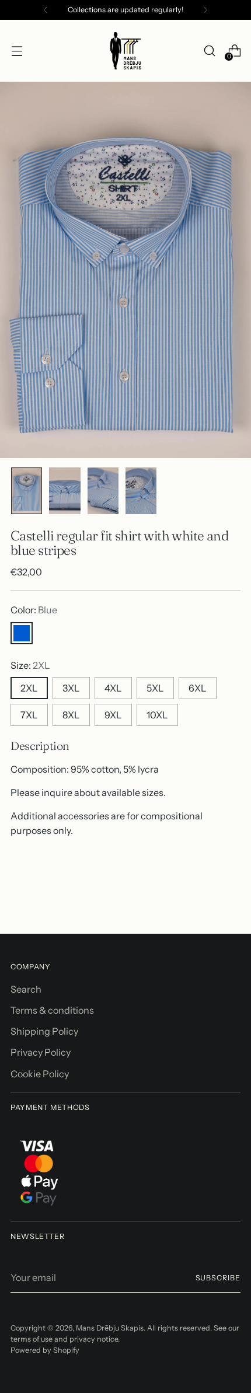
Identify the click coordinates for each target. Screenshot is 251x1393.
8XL (71, 715)
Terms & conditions (52, 1010)
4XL (113, 688)
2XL (29, 688)
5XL (155, 688)
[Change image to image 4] (141, 490)
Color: (34, 610)
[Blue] (22, 633)
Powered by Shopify (45, 1350)
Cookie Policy (40, 1074)
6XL (198, 688)
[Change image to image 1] (26, 490)
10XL (157, 715)
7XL (29, 715)
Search (26, 989)
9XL (113, 715)
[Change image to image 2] (64, 490)
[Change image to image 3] (103, 490)
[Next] (205, 10)
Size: (30, 665)
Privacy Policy (41, 1052)
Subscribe (218, 1277)
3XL (71, 688)
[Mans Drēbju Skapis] (125, 51)
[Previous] (45, 10)
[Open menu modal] (17, 51)
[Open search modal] (209, 51)
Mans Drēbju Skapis (110, 1328)
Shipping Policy (44, 1031)
